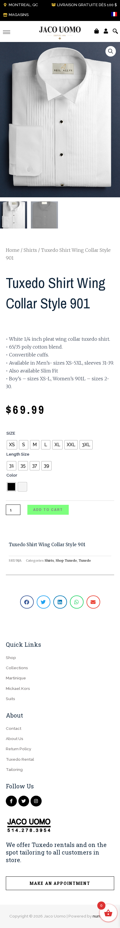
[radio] (12, 444)
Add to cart (48, 509)
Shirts (30, 250)
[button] (110, 51)
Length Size (17, 454)
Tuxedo (85, 560)
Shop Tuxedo (66, 560)
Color (11, 475)
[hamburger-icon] (6, 32)
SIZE (10, 433)
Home (13, 250)
